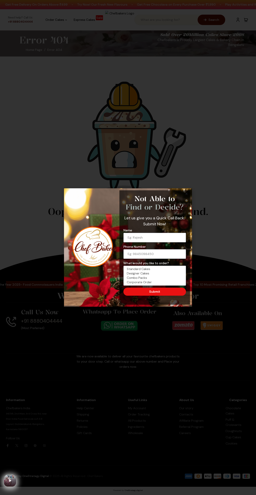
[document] (128, 247)
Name (127, 230)
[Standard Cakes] (154, 269)
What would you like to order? (146, 263)
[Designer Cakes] (154, 273)
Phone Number (134, 247)
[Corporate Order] (154, 282)
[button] (186, 193)
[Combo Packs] (154, 278)
